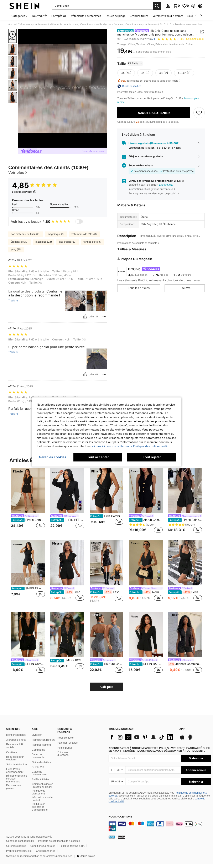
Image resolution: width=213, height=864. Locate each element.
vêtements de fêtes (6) (84, 234)
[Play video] (62, 88)
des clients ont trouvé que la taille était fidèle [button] (149, 80)
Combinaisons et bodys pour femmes (101, 24)
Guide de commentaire (39, 773)
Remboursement (41, 744)
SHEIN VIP (38, 767)
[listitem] (28, 501)
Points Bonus (64, 747)
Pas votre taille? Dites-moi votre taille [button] (139, 92)
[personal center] (168, 5)
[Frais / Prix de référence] (134, 51)
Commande (38, 749)
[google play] (190, 739)
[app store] (182, 739)
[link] (176, 5)
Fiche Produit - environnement (14, 770)
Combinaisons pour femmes (141, 24)
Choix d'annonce (45, 850)
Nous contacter (65, 737)
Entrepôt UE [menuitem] (59, 15)
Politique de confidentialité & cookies (59, 841)
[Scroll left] (195, 16)
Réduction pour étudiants (15, 758)
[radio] (126, 72)
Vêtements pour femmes (33, 24)
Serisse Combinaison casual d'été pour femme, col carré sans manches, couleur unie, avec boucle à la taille (185, 592)
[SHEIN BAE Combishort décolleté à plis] (146, 634)
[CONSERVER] (199, 112)
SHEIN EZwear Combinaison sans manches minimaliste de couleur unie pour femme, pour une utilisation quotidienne (28, 588)
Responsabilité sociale (14, 746)
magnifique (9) (56, 234)
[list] (142, 737)
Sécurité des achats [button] (141, 165)
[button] (193, 5)
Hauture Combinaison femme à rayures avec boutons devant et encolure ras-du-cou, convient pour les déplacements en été (107, 664)
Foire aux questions (62, 754)
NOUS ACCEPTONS (120, 816)
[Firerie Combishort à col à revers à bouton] (28, 490)
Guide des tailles (41, 762)
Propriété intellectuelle (19, 850)
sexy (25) (16, 249)
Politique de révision (22, 191)
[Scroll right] (200, 16)
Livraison (37, 734)
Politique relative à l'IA (71, 845)
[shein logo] (24, 6)
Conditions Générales (42, 845)
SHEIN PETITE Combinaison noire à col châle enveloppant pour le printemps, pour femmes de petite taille (67, 519)
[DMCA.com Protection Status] (121, 837)
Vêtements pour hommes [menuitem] (167, 15)
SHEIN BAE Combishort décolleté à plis (146, 664)
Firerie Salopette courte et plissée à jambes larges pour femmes (185, 519)
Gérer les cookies (16, 845)
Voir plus (106, 687)
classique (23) (43, 241)
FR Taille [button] (133, 63)
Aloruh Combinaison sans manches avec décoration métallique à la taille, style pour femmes (146, 519)
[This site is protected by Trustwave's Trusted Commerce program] (112, 837)
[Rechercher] (157, 6)
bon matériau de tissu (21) (26, 234)
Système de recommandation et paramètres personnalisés (39, 856)
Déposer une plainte (13, 787)
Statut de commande (38, 756)
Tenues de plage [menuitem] (115, 15)
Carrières (11, 752)
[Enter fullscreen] (103, 144)
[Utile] (85, 316)
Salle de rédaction (16, 764)
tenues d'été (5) (92, 241)
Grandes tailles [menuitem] (139, 15)
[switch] (79, 221)
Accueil (12, 24)
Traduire (13, 300)
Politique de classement (38, 792)
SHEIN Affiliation (41, 779)
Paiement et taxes (67, 742)
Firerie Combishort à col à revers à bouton (28, 519)
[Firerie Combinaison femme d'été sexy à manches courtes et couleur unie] (67, 562)
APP (182, 729)
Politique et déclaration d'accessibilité (40, 807)
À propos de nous (16, 739)
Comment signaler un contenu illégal (42, 785)
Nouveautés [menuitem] (39, 15)
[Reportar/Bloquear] (104, 316)
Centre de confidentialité (20, 841)
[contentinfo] (160, 826)
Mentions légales (16, 734)
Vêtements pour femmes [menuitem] (86, 15)
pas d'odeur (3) (67, 241)
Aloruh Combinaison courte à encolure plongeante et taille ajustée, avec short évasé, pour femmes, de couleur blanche (146, 592)
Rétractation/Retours (43, 739)
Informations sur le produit (42, 799)
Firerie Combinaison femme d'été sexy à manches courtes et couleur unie (67, 592)
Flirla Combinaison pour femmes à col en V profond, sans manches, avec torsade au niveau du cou (107, 516)
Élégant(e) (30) (19, 241)
